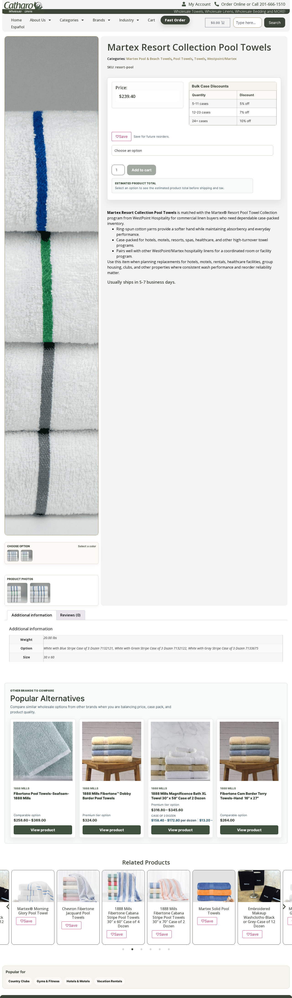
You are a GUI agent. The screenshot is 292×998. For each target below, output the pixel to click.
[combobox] (247, 23)
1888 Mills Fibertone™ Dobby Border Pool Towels (107, 795)
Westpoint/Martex (222, 58)
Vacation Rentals (109, 981)
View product (43, 830)
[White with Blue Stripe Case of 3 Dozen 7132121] (13, 556)
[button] (8, 906)
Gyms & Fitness (48, 981)
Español (17, 26)
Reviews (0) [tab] (70, 615)
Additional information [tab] (32, 615)
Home (16, 20)
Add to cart (141, 170)
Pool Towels (182, 58)
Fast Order (175, 20)
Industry (126, 20)
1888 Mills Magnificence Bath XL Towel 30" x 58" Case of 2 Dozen (178, 795)
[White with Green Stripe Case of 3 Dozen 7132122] (27, 556)
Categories (69, 20)
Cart (151, 20)
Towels (199, 58)
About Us (38, 20)
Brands (99, 20)
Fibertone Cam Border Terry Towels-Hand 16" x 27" (243, 795)
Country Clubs (18, 981)
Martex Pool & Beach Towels (149, 58)
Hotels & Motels (78, 981)
